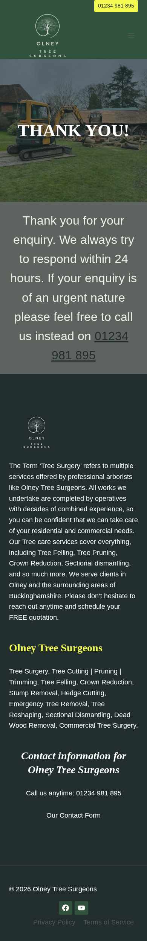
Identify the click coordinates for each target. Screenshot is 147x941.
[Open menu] (131, 35)
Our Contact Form (73, 815)
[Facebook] (65, 908)
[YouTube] (81, 908)
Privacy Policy (54, 922)
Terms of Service (108, 922)
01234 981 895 (116, 6)
